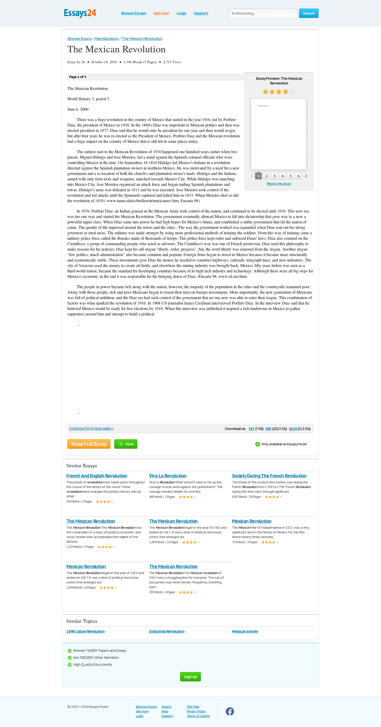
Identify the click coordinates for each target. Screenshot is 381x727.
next (306, 176)
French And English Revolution (96, 476)
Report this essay (279, 183)
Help (164, 711)
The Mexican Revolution (90, 521)
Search (166, 706)
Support (201, 13)
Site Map (193, 706)
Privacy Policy (196, 711)
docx (293, 428)
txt (251, 428)
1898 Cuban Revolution (85, 631)
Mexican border (245, 631)
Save (129, 443)
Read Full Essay (89, 444)
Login (181, 13)
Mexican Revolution (251, 521)
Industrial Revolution (166, 631)
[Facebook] (230, 714)
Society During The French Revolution (269, 476)
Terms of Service (198, 716)
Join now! (161, 13)
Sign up (190, 676)
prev (252, 176)
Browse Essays (133, 13)
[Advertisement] (190, 368)
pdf (268, 428)
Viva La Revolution (167, 476)
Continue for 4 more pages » (91, 428)
